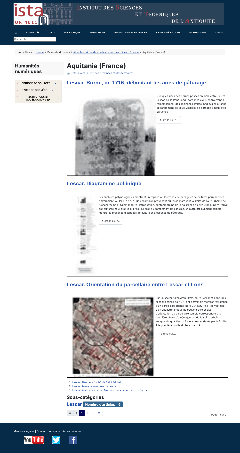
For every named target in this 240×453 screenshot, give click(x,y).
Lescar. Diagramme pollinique (104, 183)
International (197, 32)
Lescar (74, 404)
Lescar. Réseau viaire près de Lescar (94, 386)
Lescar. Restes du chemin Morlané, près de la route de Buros (109, 390)
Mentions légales (24, 431)
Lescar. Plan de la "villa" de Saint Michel (96, 382)
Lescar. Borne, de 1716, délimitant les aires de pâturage (136, 83)
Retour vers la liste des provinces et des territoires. (102, 73)
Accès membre (71, 431)
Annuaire (54, 431)
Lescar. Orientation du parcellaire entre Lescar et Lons (135, 284)
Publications (97, 32)
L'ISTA (52, 32)
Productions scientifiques (130, 32)
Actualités (33, 32)
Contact (220, 32)
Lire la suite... (169, 120)
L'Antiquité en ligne (168, 32)
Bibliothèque (72, 32)
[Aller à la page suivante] (93, 413)
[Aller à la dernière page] (99, 413)
